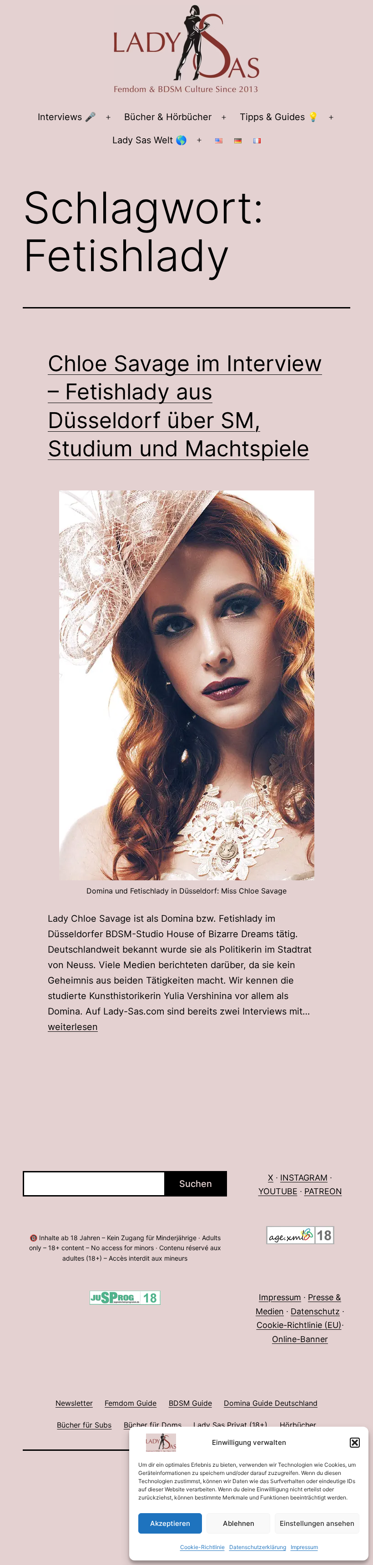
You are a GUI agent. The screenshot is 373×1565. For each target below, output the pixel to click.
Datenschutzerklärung (257, 1547)
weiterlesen (73, 1026)
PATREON (323, 1191)
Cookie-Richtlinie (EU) (299, 1325)
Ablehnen (238, 1523)
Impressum (304, 1547)
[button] (354, 1442)
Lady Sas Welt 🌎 (149, 140)
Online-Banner (300, 1339)
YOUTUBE (277, 1191)
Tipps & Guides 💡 (279, 116)
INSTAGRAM (304, 1177)
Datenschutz (315, 1311)
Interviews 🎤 (67, 116)
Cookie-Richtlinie (202, 1547)
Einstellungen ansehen (317, 1523)
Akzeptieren (170, 1523)
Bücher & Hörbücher (168, 116)
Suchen (195, 1183)
